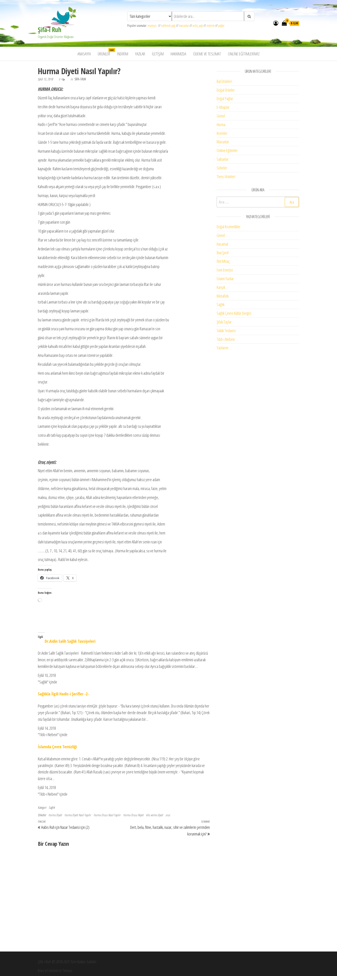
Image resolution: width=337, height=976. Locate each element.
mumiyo (153, 25)
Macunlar (223, 141)
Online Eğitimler (227, 150)
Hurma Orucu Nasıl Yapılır (107, 815)
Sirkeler (222, 168)
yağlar (221, 25)
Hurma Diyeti (55, 815)
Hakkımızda (178, 54)
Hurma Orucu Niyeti (133, 815)
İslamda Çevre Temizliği (57, 746)
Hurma (221, 124)
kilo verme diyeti (154, 815)
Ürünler (105, 53)
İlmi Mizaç (223, 261)
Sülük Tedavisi (226, 330)
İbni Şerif (223, 252)
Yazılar (140, 54)
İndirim (122, 54)
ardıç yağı (198, 25)
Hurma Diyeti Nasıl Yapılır (77, 815)
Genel (221, 116)
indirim (211, 25)
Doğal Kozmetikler (228, 226)
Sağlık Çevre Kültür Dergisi (234, 313)
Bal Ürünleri (224, 81)
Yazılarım (222, 347)
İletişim (158, 54)
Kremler (222, 133)
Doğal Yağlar (225, 98)
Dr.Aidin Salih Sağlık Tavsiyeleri (70, 641)
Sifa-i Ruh (80, 79)
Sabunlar (223, 159)
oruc (168, 815)
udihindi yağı (168, 25)
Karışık (221, 287)
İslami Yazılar (225, 278)
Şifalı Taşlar (224, 322)
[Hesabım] (275, 22)
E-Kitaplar (223, 107)
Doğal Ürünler (226, 90)
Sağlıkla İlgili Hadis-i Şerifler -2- (63, 694)
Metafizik (223, 296)
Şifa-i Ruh (49, 29)
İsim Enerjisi (225, 270)
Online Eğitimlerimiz (244, 54)
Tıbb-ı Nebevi (226, 339)
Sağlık (52, 807)
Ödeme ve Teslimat (207, 54)
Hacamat (222, 244)
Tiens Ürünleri (226, 176)
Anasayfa (84, 54)
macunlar (184, 25)
